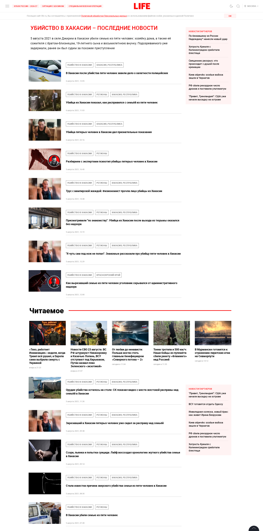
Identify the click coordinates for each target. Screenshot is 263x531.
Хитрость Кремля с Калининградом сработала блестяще (204, 50)
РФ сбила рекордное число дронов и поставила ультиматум (207, 87)
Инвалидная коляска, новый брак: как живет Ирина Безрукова (208, 413)
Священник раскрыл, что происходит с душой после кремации (204, 64)
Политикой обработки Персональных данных (104, 15)
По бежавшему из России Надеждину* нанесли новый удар (208, 37)
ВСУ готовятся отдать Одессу (206, 404)
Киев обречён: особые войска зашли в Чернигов (206, 76)
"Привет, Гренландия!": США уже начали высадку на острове (207, 98)
